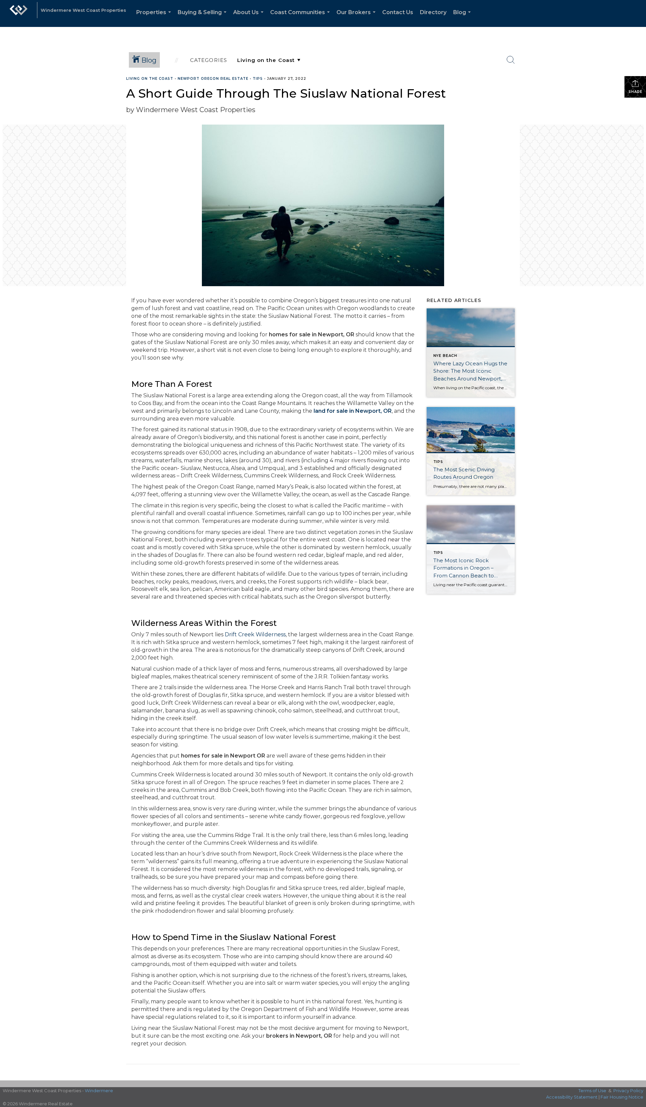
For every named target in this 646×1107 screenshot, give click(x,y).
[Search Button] (511, 60)
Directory (433, 12)
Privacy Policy (628, 1090)
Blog (463, 18)
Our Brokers (357, 18)
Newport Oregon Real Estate (213, 78)
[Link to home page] (18, 13)
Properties (155, 18)
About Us (249, 18)
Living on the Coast (149, 78)
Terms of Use (592, 1090)
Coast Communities (301, 18)
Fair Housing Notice (622, 1097)
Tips (258, 78)
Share (635, 92)
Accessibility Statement (572, 1097)
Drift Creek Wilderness (255, 634)
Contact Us (397, 12)
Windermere (99, 1090)
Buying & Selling (203, 18)
